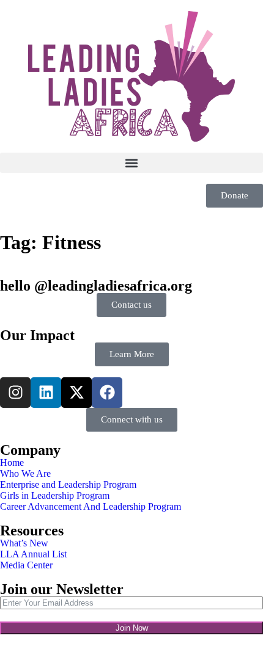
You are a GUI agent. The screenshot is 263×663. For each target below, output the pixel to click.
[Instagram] (15, 392)
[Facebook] (107, 392)
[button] (131, 163)
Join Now (132, 627)
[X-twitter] (76, 392)
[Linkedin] (46, 392)
